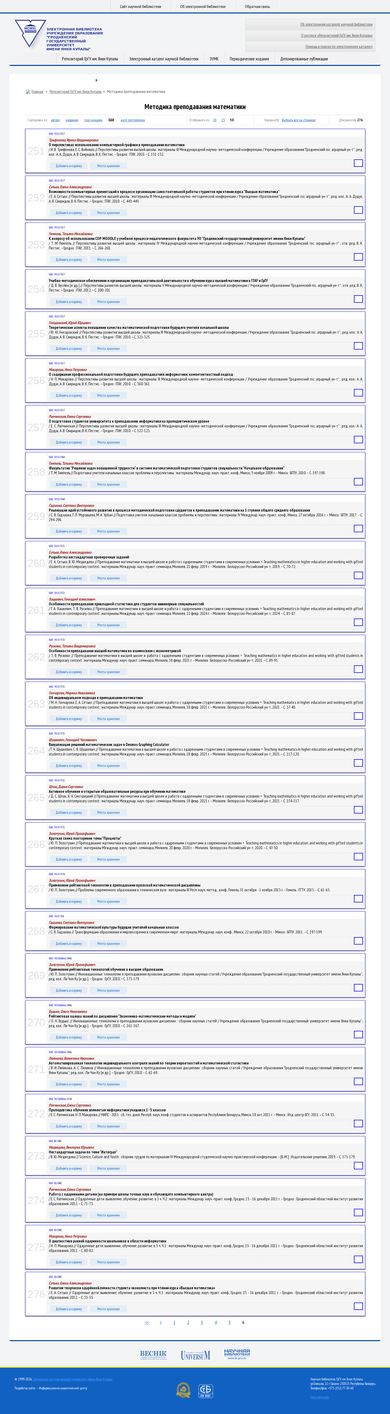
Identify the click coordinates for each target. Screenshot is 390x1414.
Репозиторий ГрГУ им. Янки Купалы (90, 59)
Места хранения (108, 165)
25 (223, 120)
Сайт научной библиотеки (140, 6)
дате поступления (132, 120)
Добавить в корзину (69, 165)
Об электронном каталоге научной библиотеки (336, 24)
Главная (37, 92)
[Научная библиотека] (237, 1355)
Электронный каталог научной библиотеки (163, 59)
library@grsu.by (319, 1397)
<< (147, 1322)
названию (72, 120)
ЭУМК (214, 59)
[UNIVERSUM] (195, 1356)
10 (214, 120)
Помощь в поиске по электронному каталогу (339, 46)
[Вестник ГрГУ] (153, 1356)
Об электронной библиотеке (203, 6)
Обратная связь (257, 6)
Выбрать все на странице (299, 120)
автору (55, 120)
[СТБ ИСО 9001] (209, 1397)
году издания (93, 120)
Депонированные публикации (304, 59)
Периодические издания (249, 59)
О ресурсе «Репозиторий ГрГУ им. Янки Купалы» (336, 35)
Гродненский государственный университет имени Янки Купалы (72, 1379)
